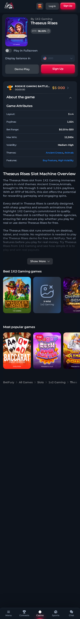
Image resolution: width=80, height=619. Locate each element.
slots (40, 382)
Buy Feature (50, 160)
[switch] (40, 51)
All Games (25, 382)
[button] (17, 295)
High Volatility (66, 160)
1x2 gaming (56, 382)
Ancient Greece (54, 152)
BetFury (8, 382)
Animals (69, 152)
